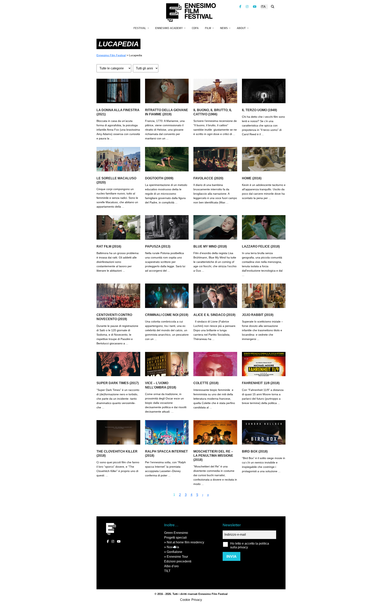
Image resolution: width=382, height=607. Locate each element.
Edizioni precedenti (177, 561)
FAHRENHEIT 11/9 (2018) (261, 383)
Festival (140, 28)
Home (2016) (251, 178)
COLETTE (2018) (205, 383)
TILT (167, 571)
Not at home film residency (185, 542)
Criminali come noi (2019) (166, 315)
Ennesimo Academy (169, 28)
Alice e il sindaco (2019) (214, 315)
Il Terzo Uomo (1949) (259, 110)
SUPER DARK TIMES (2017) (117, 383)
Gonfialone (174, 552)
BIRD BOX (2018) (255, 451)
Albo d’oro (171, 566)
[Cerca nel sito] (272, 6)
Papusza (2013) (157, 246)
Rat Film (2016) (108, 246)
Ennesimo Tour (177, 556)
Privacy (196, 599)
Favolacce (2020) (208, 178)
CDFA (195, 28)
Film (208, 28)
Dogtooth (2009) (159, 178)
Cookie (185, 599)
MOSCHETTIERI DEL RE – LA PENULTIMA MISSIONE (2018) (213, 455)
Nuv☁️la (173, 547)
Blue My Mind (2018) (210, 246)
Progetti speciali (175, 537)
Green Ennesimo (176, 532)
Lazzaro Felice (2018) (261, 246)
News (224, 28)
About (242, 28)
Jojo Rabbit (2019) (257, 315)
